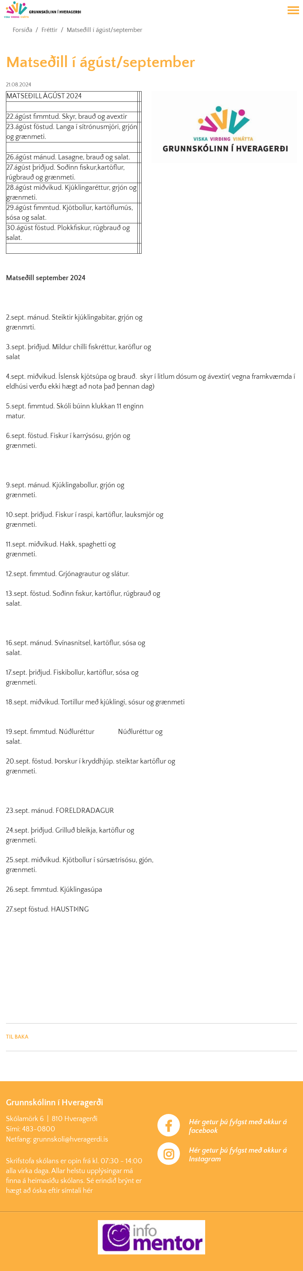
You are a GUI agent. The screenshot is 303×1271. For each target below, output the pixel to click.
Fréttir (49, 30)
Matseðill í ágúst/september (104, 30)
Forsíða (22, 30)
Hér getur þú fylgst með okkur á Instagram (238, 1155)
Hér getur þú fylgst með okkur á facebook (238, 1126)
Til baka (17, 1037)
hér (88, 1191)
